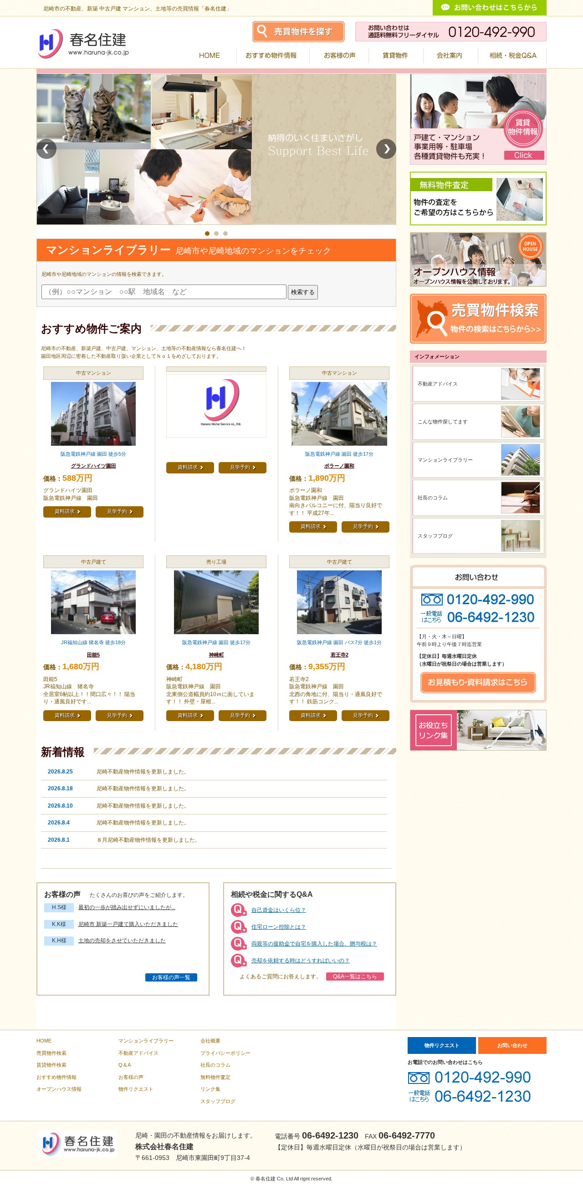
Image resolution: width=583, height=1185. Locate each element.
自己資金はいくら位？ (278, 910)
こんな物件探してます (443, 421)
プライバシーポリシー (225, 1053)
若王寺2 (339, 654)
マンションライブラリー (445, 460)
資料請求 (67, 511)
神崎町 (216, 654)
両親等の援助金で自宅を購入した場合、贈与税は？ (314, 944)
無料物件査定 (215, 1077)
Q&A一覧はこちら (355, 976)
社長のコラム (433, 497)
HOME (43, 1040)
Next (386, 149)
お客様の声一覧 (171, 977)
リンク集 (210, 1089)
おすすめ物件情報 (56, 1077)
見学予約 (120, 511)
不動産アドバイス (438, 384)
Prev (46, 149)
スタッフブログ (435, 536)
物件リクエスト (135, 1089)
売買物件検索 (51, 1053)
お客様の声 (130, 1077)
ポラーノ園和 (339, 465)
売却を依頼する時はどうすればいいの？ (300, 960)
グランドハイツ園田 (93, 465)
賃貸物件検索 (51, 1065)
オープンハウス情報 (59, 1089)
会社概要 (210, 1040)
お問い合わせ (512, 1045)
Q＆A (124, 1065)
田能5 (93, 654)
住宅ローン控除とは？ (278, 927)
